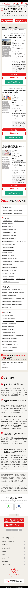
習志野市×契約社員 (7, 213)
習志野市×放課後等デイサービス (10, 344)
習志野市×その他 (7, 307)
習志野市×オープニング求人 (9, 270)
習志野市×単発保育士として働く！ (11, 282)
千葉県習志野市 (18, 48)
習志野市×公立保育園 (8, 315)
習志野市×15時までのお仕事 (9, 232)
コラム (3, 554)
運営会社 (4, 551)
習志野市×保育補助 (7, 292)
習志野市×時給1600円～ (8, 250)
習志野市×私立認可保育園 (9, 318)
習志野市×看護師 (7, 304)
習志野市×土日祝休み (19, 221)
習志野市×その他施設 (8, 350)
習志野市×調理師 (7, 301)
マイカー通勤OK (7, 56)
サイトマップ (5, 558)
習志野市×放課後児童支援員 (9, 295)
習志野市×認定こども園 (8, 321)
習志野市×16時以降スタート (9, 238)
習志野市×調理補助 (17, 301)
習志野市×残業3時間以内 (8, 223)
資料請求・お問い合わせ (8, 541)
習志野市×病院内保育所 (8, 329)
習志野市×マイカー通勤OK (9, 273)
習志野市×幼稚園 (20, 321)
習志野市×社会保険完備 (8, 255)
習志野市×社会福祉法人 (8, 279)
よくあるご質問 (6, 548)
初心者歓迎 (5, 52)
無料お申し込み (6, 544)
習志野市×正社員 (18, 210)
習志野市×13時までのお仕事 (9, 229)
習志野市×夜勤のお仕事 (8, 247)
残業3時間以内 (6, 106)
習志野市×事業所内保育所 (9, 332)
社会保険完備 (6, 47)
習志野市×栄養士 (20, 298)
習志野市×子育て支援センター (10, 338)
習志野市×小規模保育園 (8, 276)
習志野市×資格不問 (7, 261)
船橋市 (21, 362)
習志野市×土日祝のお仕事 (9, 244)
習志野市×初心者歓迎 (19, 261)
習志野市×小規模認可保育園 (9, 323)
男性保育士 (5, 54)
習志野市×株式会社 (20, 279)
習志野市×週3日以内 (21, 241)
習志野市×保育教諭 (17, 289)
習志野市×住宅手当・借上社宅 (10, 258)
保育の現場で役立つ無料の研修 (11, 408)
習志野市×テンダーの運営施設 (10, 347)
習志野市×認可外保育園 (8, 326)
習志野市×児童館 (20, 335)
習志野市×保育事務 (17, 304)
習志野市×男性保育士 (8, 264)
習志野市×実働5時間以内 (8, 241)
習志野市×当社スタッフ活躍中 (10, 267)
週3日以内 (5, 110)
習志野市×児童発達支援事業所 (10, 341)
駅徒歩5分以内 (6, 108)
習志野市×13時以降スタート (9, 235)
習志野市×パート (18, 213)
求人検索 (17, 4)
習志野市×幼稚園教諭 (19, 292)
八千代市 (5, 368)
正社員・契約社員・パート (19, 388)
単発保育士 (9, 390)
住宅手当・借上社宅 (6, 49)
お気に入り (22, 4)
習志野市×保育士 (7, 289)
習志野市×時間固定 (7, 221)
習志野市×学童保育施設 (8, 335)
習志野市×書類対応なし (8, 253)
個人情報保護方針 (6, 561)
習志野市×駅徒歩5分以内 (8, 226)
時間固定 (5, 102)
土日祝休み (5, 104)
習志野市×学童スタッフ (8, 298)
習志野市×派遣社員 (7, 210)
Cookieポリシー (6, 564)
